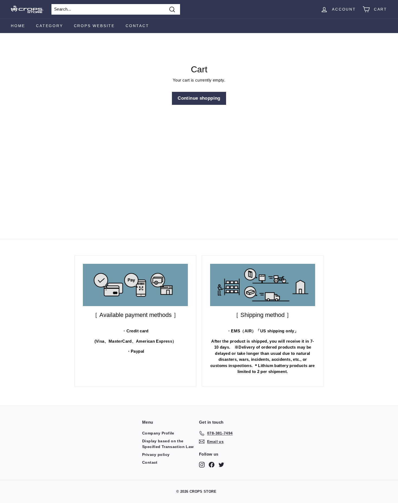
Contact (137, 26)
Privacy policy (155, 454)
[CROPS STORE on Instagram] (202, 465)
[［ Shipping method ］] (262, 285)
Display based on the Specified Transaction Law (168, 444)
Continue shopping (199, 98)
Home (18, 26)
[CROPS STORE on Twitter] (221, 465)
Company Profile (158, 433)
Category (49, 26)
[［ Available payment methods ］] (135, 285)
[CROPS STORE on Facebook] (211, 465)
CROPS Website (94, 26)
